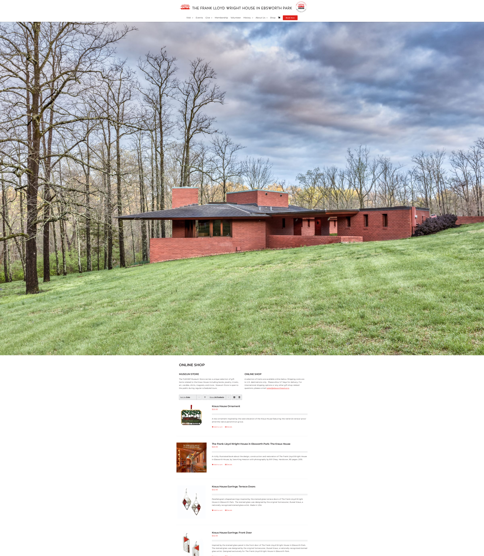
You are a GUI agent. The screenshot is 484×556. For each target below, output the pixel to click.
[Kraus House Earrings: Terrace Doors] (191, 502)
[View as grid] (234, 397)
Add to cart (218, 427)
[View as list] (239, 397)
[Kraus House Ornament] (191, 417)
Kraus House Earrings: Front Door (232, 532)
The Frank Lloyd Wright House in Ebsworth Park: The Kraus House (251, 443)
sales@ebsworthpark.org (278, 388)
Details (229, 427)
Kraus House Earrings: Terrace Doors (233, 486)
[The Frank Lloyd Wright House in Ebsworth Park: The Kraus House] (191, 458)
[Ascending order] (205, 397)
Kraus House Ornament (226, 406)
